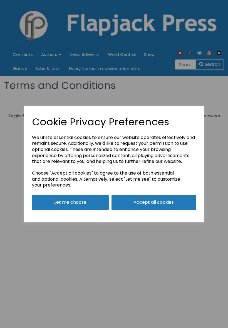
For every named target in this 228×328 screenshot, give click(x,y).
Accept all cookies (153, 202)
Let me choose (70, 202)
